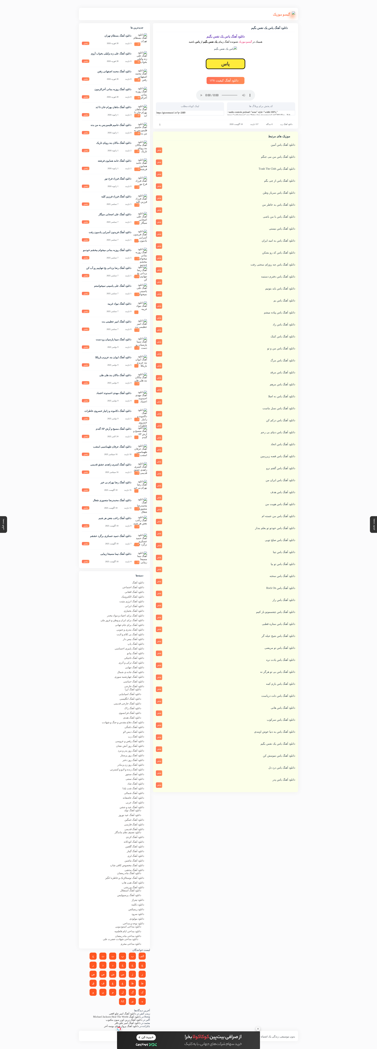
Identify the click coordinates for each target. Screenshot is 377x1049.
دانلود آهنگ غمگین (134, 819)
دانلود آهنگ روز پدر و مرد (131, 750)
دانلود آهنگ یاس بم (284, 300)
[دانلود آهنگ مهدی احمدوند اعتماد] (140, 397)
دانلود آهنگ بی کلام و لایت (130, 634)
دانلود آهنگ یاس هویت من (280, 504)
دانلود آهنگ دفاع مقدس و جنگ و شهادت (123, 722)
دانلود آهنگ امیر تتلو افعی (122, 1013)
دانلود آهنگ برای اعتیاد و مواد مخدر (125, 615)
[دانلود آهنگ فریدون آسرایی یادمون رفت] (140, 236)
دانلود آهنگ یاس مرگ (282, 360)
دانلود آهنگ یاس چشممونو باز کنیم (275, 612)
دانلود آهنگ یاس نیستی (282, 228)
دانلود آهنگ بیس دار (133, 639)
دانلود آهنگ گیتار (135, 851)
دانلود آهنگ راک (132, 708)
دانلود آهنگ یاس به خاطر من (278, 204)
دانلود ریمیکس (136, 909)
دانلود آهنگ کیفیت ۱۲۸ (224, 80)
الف (142, 956)
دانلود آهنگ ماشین (134, 860)
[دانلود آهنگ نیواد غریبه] (140, 308)
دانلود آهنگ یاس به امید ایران (278, 240)
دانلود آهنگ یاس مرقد (282, 372)
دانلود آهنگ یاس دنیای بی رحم (278, 432)
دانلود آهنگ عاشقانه (133, 797)
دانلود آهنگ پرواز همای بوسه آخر (121, 1026)
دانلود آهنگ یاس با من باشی (279, 216)
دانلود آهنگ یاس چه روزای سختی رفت (273, 264)
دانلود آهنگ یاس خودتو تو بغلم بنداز (275, 528)
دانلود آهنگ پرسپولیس (129, 895)
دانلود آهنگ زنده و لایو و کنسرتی (127, 769)
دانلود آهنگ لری (135, 855)
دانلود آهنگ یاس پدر (284, 779)
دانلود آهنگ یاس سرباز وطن (279, 192)
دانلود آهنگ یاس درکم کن (280, 420)
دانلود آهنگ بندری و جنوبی (130, 629)
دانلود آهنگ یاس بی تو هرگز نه (277, 671)
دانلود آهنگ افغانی (134, 591)
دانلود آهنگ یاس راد (284, 324)
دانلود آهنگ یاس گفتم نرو (280, 468)
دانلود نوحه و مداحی (133, 923)
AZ (122, 1001)
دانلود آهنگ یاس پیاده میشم (279, 312)
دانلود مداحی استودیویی (128, 926)
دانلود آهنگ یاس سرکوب (281, 719)
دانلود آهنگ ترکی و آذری (131, 662)
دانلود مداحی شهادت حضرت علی (120, 939)
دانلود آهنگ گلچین (134, 846)
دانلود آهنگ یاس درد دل (281, 767)
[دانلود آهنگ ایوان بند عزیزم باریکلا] (140, 362)
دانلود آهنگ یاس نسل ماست (279, 408)
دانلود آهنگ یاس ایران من (280, 480)
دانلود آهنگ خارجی (134, 686)
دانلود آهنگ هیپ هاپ (133, 882)
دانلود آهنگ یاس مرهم (282, 384)
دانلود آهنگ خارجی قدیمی (127, 703)
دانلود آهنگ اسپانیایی (130, 694)
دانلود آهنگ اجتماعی (133, 587)
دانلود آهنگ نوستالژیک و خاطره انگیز (124, 877)
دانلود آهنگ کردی (135, 837)
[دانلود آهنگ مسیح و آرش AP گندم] (140, 433)
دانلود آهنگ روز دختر (133, 760)
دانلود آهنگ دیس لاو (133, 731)
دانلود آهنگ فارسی (134, 824)
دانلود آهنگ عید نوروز (130, 815)
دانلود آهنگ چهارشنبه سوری (129, 676)
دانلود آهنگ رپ (286, 124)
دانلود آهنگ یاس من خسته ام (278, 516)
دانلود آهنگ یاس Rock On (280, 588)
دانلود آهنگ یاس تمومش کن (279, 755)
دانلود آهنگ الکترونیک (132, 596)
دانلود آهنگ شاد (135, 783)
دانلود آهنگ (138, 582)
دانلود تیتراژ (138, 899)
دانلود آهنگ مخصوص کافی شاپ (127, 865)
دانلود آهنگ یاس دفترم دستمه (278, 276)
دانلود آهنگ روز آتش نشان (130, 745)
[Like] (157, 124)
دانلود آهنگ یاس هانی (283, 707)
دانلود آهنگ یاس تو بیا (283, 564)
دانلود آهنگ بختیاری (134, 610)
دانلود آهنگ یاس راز (284, 600)
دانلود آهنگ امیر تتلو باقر (128, 1023)
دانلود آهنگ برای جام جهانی (129, 624)
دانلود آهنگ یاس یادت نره (280, 659)
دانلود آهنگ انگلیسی (130, 698)
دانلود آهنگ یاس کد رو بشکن (278, 252)
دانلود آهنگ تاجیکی (134, 657)
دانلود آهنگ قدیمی (134, 829)
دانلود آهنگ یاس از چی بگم (279, 180)
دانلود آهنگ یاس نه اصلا (281, 396)
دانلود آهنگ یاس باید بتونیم (280, 288)
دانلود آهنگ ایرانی (134, 606)
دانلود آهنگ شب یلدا (133, 788)
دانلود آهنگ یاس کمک (283, 336)
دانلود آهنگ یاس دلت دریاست (278, 695)
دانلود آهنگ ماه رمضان (129, 873)
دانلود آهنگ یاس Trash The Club (277, 168)
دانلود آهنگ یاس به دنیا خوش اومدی (274, 731)
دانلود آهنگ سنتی (135, 778)
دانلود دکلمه (137, 904)
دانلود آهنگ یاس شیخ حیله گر (278, 635)
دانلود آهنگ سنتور (134, 774)
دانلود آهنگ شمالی (134, 793)
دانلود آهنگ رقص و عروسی (129, 741)
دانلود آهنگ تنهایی (134, 667)
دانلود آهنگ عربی (135, 802)
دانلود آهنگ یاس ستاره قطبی (278, 623)
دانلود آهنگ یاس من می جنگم (278, 156)
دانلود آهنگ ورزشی (134, 887)
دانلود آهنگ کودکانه (134, 841)
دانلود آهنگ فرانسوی (130, 712)
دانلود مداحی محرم (131, 943)
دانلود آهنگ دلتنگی (134, 727)
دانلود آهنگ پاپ (136, 643)
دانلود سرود (138, 914)
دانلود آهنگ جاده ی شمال (130, 672)
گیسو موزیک (245, 41)
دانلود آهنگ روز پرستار (132, 755)
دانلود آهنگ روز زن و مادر (130, 764)
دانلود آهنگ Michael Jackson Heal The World (117, 1016)
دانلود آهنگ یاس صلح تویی (280, 540)
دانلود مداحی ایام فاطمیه (127, 931)
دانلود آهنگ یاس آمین (283, 144)
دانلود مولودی (136, 918)
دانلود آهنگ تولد (132, 810)
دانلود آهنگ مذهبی (134, 870)
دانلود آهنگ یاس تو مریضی (279, 647)
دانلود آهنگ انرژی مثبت (131, 601)
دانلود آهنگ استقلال (130, 890)
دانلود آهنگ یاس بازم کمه (280, 683)
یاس (225, 63)
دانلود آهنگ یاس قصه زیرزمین (277, 456)
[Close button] (258, 1029)
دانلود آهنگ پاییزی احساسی (129, 648)
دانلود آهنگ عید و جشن (132, 807)
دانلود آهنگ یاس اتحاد (283, 444)
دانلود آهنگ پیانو (135, 653)
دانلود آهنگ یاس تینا (284, 552)
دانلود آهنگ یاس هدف (282, 492)
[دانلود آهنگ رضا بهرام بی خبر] (140, 487)
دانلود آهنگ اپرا (133, 689)
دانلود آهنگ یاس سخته (282, 576)
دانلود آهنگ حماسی (133, 681)
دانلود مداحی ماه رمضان (128, 936)
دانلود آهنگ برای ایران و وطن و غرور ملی (122, 620)
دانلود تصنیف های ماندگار (128, 832)
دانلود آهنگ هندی (132, 717)
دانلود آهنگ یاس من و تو (281, 348)
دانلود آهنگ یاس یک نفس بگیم (278, 743)
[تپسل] (119, 1029)
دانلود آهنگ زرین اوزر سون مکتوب (124, 1019)
